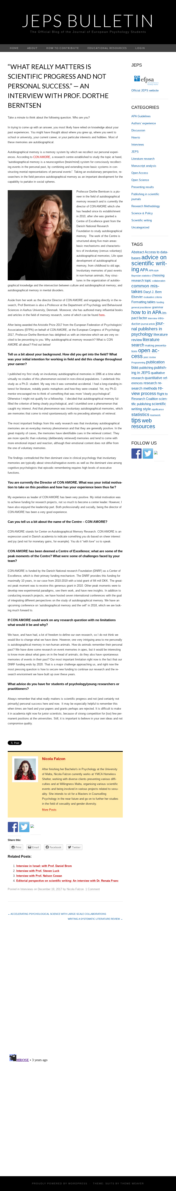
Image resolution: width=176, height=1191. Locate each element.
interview (152, 318)
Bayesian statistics (141, 275)
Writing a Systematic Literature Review (95, 919)
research (150, 383)
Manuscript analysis (143, 165)
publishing (146, 367)
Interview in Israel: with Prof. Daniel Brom (44, 866)
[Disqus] (65, 990)
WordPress (77, 1183)
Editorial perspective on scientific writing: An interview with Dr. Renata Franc (67, 880)
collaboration (158, 280)
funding (160, 302)
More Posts (49, 809)
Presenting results (142, 187)
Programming (138, 362)
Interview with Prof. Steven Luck (37, 870)
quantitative (153, 378)
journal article (148, 324)
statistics (140, 414)
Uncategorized (140, 227)
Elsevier (137, 297)
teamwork (155, 415)
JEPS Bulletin (88, 20)
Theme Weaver (132, 1183)
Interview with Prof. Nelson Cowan (39, 875)
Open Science (140, 180)
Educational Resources (107, 48)
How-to (135, 137)
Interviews (26, 889)
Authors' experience (143, 123)
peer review (150, 357)
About (32, 48)
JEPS (135, 151)
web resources (143, 423)
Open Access (139, 172)
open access (145, 353)
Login (140, 48)
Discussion (138, 130)
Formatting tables (143, 302)
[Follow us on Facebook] (13, 827)
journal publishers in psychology (147, 329)
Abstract (137, 252)
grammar (157, 307)
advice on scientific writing (149, 263)
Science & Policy (142, 213)
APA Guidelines (141, 116)
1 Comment (92, 889)
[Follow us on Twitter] (24, 827)
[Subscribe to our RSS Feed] (35, 829)
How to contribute (62, 48)
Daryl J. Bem (152, 292)
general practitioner (141, 307)
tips (136, 420)
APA (144, 269)
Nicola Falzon (53, 759)
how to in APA (146, 312)
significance (158, 409)
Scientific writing (141, 220)
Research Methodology (145, 206)
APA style (154, 270)
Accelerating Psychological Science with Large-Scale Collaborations (57, 914)
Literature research (143, 158)
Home (14, 48)
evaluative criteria (153, 297)
